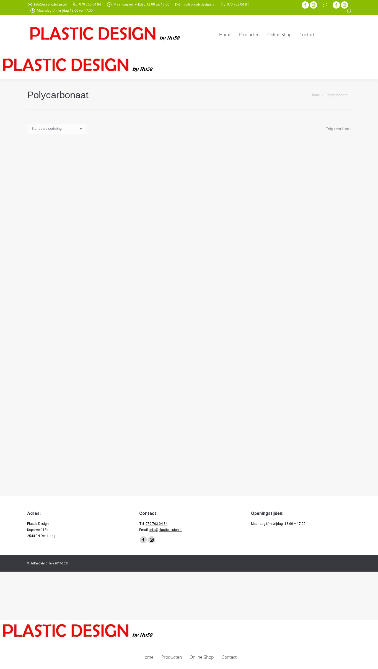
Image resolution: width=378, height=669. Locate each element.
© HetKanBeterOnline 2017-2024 (48, 563)
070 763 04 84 (90, 4)
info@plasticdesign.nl (50, 4)
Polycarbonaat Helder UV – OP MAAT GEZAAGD (77, 250)
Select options (120, 232)
